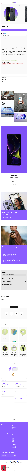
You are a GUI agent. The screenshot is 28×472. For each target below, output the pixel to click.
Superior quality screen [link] (24, 119)
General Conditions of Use (14, 442)
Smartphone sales (13, 428)
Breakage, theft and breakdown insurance (13, 434)
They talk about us (13, 430)
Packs (7, 426)
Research (13, 425)
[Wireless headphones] (14, 348)
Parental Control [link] (5, 98)
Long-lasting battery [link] (3, 103)
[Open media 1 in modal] (19, 5)
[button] (2, 28)
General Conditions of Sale (14, 444)
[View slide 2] (13, 419)
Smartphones (8, 425)
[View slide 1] (12, 419)
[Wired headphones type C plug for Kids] (23, 348)
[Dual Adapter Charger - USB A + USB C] (23, 332)
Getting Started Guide (14, 427)
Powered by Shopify (20, 462)
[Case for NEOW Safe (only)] (14, 332)
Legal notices (14, 447)
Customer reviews (13, 432)
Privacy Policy (14, 446)
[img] (3, 383)
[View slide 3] (14, 419)
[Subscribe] (14, 455)
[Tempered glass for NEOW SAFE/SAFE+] (5, 332)
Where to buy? (8, 433)
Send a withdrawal (13, 440)
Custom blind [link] (24, 96)
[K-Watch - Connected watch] (5, 348)
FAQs (9, 274)
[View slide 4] (15, 419)
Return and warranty (13, 438)
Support (8, 432)
